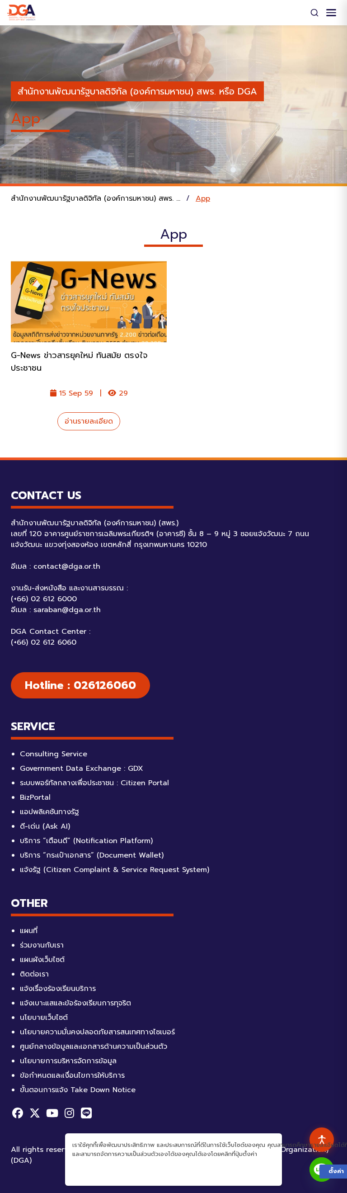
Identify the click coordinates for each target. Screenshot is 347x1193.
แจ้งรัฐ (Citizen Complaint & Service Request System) (114, 869)
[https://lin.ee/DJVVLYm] (86, 1113)
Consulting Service (53, 754)
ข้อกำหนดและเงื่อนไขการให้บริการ (72, 1075)
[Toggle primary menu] (331, 13)
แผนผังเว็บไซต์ (42, 959)
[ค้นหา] (314, 13)
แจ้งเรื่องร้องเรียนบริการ (58, 988)
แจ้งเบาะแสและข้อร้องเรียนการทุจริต (75, 1003)
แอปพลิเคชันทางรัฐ (49, 811)
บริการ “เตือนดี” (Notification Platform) (86, 840)
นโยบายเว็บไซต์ (44, 1017)
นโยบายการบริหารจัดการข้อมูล (68, 1061)
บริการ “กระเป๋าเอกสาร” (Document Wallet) (92, 855)
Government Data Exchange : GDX (81, 768)
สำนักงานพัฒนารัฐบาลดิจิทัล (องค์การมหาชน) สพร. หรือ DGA (137, 91)
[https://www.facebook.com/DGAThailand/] (17, 1113)
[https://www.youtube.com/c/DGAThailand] (52, 1113)
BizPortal (35, 797)
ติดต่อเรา (34, 974)
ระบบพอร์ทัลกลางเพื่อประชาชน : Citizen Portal (94, 783)
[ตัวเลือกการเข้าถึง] (321, 1139)
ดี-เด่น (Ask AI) (45, 826)
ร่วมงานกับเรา (42, 945)
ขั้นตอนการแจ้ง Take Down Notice (78, 1090)
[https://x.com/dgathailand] (35, 1113)
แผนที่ (29, 930)
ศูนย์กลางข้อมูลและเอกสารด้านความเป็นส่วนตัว (93, 1046)
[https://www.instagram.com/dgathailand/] (69, 1113)
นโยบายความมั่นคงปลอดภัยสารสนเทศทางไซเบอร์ (97, 1032)
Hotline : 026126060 (80, 685)
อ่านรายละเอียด (89, 421)
